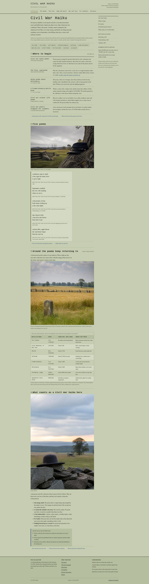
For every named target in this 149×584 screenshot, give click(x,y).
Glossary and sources (66, 572)
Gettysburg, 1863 (102, 37)
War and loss (73, 11)
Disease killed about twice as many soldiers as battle (106, 56)
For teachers (83, 11)
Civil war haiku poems (40, 59)
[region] (62, 357)
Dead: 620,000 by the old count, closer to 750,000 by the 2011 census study (108, 51)
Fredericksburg (63, 45)
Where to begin (102, 21)
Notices (63, 574)
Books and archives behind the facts (76, 548)
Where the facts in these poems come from (72, 116)
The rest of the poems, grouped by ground (42, 243)
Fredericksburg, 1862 (103, 40)
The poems (43, 11)
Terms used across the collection (57, 548)
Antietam (73, 45)
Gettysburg (52, 45)
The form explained (66, 565)
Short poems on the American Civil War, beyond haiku (45, 116)
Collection (34, 11)
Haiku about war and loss (62, 243)
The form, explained (39, 70)
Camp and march (61, 11)
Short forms (46, 48)
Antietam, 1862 (102, 43)
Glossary (93, 11)
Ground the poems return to (105, 27)
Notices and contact (113, 580)
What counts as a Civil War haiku (106, 30)
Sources (66, 48)
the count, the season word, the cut (70, 75)
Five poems (101, 24)
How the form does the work (39, 548)
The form (51, 11)
